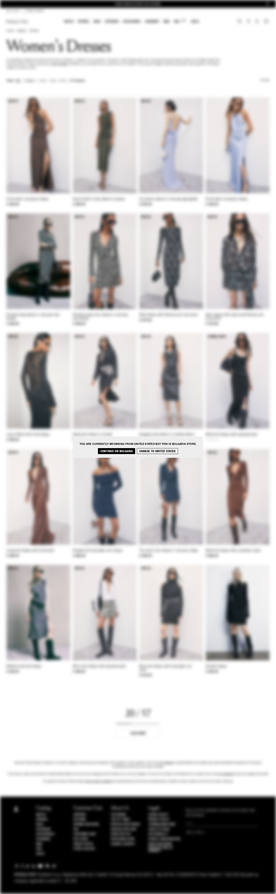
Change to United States (157, 451)
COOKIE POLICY (158, 814)
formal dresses (59, 64)
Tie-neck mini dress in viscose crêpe (168, 550)
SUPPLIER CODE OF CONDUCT (160, 849)
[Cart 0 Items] (267, 22)
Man (166, 21)
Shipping (80, 814)
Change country (123, 843)
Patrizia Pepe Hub (123, 829)
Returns (80, 819)
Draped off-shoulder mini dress (97, 550)
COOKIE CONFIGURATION (164, 839)
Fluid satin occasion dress (27, 199)
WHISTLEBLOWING (160, 843)
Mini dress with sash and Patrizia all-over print (235, 316)
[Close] (268, 4)
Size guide (81, 839)
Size (52, 81)
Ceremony (152, 21)
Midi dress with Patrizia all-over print (168, 315)
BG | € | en (13, 11)
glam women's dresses (99, 781)
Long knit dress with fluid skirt (30, 550)
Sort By (264, 80)
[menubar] (131, 22)
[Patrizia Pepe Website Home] (17, 21)
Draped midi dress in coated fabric (166, 434)
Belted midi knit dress (23, 666)
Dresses (34, 31)
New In (69, 21)
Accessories (132, 21)
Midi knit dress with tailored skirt (232, 434)
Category (29, 81)
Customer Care (85, 834)
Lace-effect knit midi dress (28, 434)
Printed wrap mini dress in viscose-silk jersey (101, 316)
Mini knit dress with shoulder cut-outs (166, 668)
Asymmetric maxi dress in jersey (99, 199)
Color (42, 81)
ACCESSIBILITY (158, 834)
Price (63, 81)
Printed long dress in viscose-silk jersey (32, 316)
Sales (195, 21)
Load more (138, 733)
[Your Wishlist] (257, 22)
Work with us (121, 834)
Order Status (83, 843)
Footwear (112, 21)
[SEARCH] (239, 22)
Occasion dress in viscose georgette (168, 199)
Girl (180, 21)
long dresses (225, 774)
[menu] (131, 22)
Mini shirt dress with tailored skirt (99, 666)
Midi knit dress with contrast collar (233, 550)
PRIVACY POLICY (158, 819)
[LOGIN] (248, 22)
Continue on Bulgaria (116, 451)
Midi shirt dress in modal (92, 434)
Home (9, 31)
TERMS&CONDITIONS (161, 824)
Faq (76, 829)
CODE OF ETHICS (159, 829)
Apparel (83, 21)
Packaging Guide (123, 839)
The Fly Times (120, 819)
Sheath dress (216, 666)
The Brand (118, 814)
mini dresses (166, 763)
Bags (97, 21)
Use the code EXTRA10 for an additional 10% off (138, 4)
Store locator (84, 848)
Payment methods (86, 824)
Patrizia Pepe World (125, 824)
